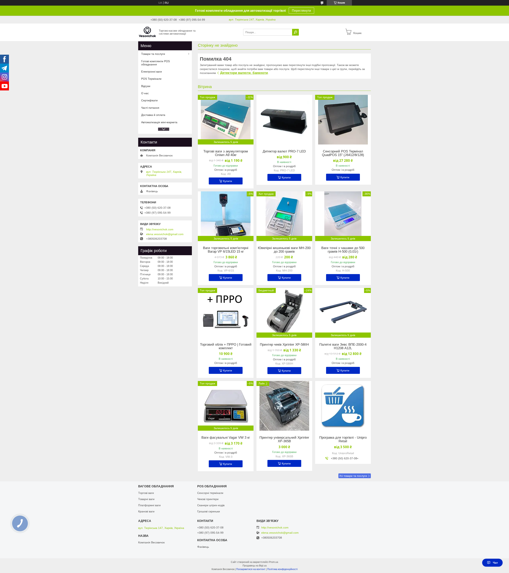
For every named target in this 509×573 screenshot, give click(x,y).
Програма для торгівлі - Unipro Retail (343, 439)
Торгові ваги (146, 492)
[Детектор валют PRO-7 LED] (284, 119)
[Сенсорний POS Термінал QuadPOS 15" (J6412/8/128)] (343, 119)
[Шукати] (295, 32)
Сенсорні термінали (210, 492)
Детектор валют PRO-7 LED (284, 151)
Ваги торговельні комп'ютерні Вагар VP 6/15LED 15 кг (225, 249)
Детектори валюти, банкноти (244, 73)
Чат (495, 562)
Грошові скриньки (208, 511)
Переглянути (301, 10)
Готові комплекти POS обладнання (155, 63)
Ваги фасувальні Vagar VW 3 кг (225, 437)
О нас (145, 93)
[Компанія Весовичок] (147, 32)
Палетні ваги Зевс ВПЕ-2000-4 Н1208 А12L (342, 346)
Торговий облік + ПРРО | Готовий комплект (226, 346)
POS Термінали (151, 78)
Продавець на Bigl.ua (255, 565)
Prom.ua (273, 562)
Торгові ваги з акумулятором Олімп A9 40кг (225, 153)
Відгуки (145, 86)
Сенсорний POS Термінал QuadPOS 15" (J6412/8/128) (343, 153)
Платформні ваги (149, 505)
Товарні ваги (146, 499)
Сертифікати (149, 100)
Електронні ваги (151, 71)
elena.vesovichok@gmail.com (165, 234)
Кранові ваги (146, 511)
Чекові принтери (208, 499)
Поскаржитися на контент (250, 569)
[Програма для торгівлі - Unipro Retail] (343, 406)
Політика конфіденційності (282, 569)
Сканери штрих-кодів (210, 505)
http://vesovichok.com (159, 229)
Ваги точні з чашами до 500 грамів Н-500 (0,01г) (342, 249)
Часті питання (150, 107)
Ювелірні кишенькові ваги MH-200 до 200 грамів (284, 249)
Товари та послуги (153, 53)
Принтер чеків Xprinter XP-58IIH (284, 344)
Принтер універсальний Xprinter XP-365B (284, 439)
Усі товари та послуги (353, 475)
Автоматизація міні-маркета (159, 122)
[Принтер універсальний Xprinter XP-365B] (284, 406)
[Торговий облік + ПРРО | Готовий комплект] (226, 313)
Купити (227, 181)
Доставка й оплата (153, 114)
